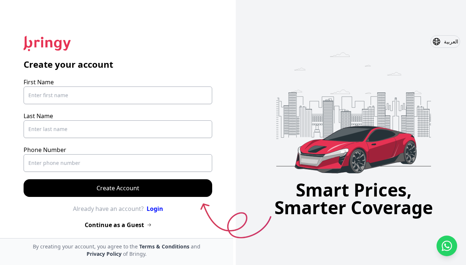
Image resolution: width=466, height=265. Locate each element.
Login (155, 209)
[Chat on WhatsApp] (447, 246)
